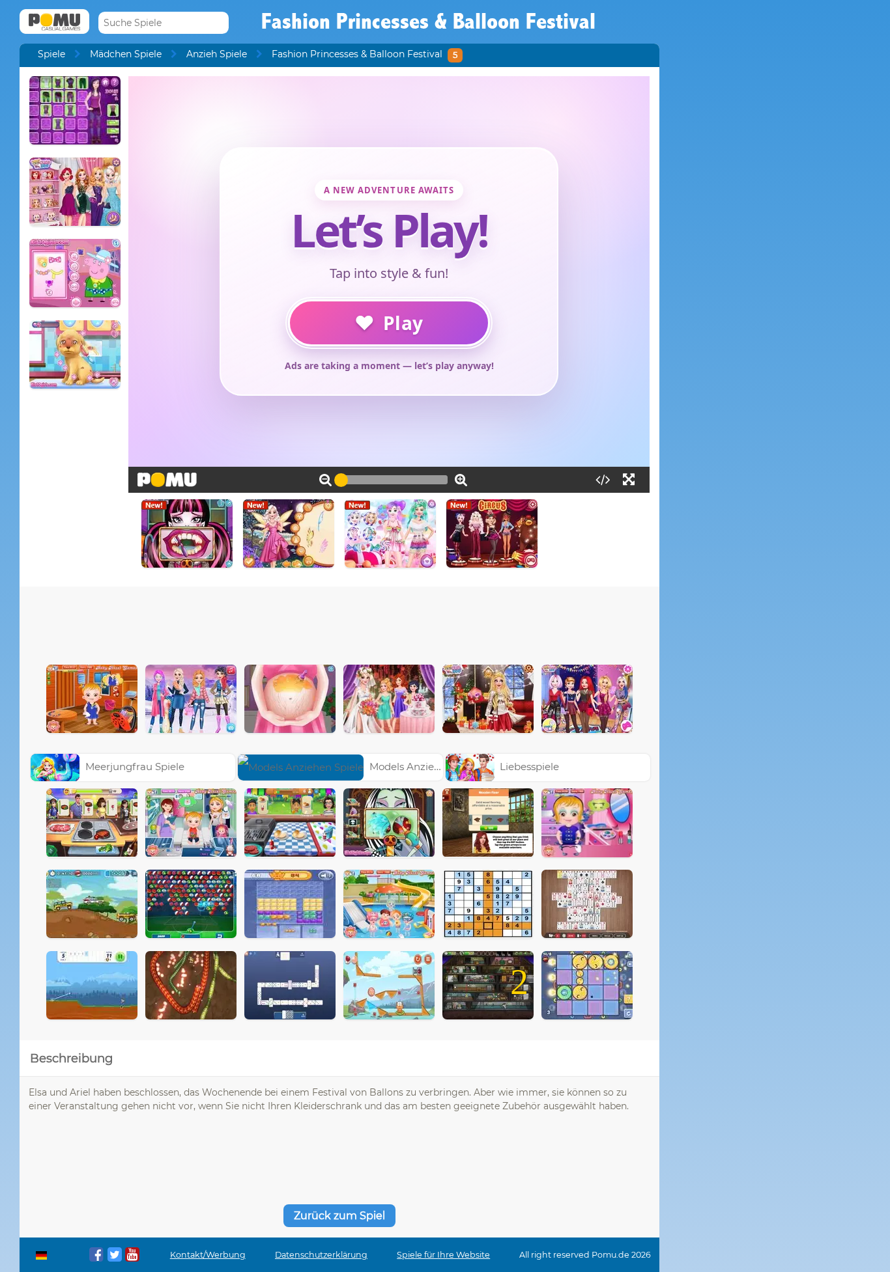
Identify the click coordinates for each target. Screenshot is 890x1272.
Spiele (51, 54)
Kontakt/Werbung (208, 1255)
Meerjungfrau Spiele (134, 766)
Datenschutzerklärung (321, 1255)
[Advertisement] (339, 622)
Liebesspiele (529, 766)
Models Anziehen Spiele (427, 766)
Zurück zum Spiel (339, 1216)
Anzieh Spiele (216, 54)
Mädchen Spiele (126, 54)
